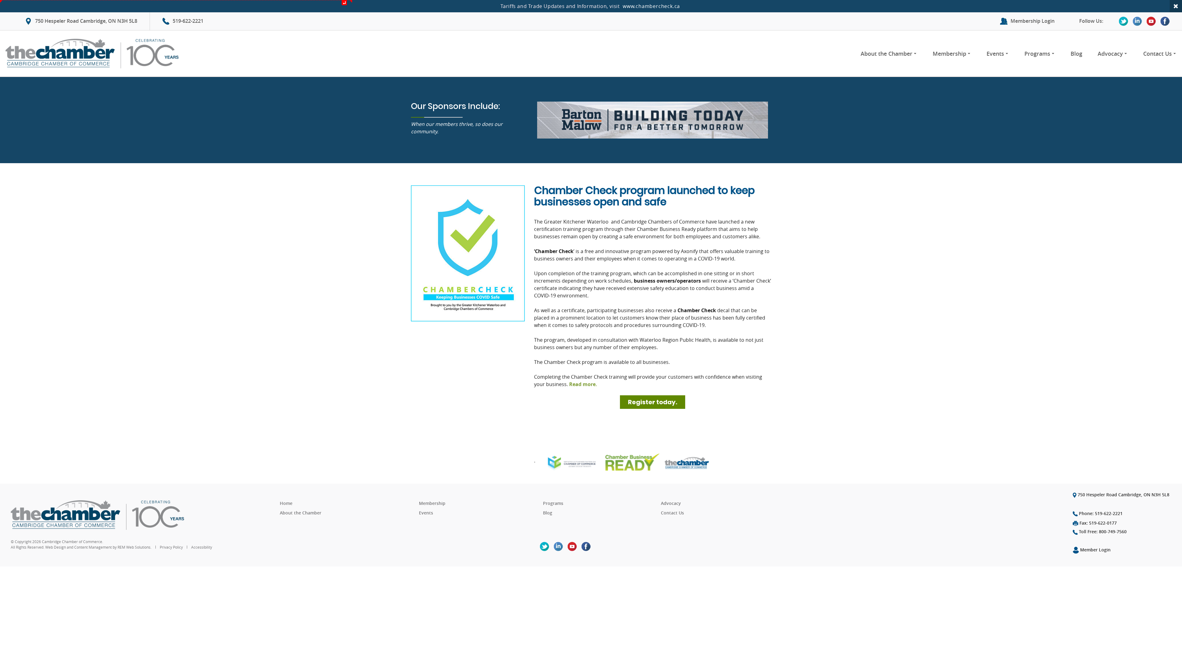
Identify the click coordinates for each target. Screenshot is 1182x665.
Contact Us (1157, 53)
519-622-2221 (188, 21)
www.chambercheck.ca (651, 6)
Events (995, 53)
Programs (1037, 53)
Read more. (583, 384)
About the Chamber (886, 53)
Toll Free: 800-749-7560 (1102, 531)
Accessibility (201, 547)
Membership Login (1033, 21)
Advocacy (1110, 53)
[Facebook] (1165, 21)
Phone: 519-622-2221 (1100, 513)
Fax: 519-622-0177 (1097, 523)
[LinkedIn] (1137, 21)
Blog (1076, 53)
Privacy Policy (171, 547)
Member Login (1095, 550)
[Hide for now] (1176, 6)
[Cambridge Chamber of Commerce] (94, 53)
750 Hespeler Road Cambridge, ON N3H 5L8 (86, 21)
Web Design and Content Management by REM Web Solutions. (98, 547)
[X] (1123, 21)
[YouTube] (1151, 21)
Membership (949, 53)
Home (286, 503)
